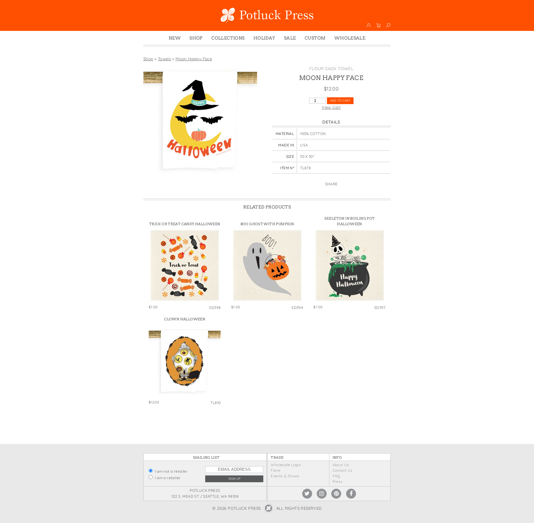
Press (338, 481)
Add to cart (340, 101)
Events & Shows (285, 476)
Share (331, 184)
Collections (227, 38)
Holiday (264, 38)
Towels (164, 58)
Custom (315, 38)
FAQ (336, 476)
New (175, 38)
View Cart (331, 107)
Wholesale (350, 38)
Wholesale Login (286, 464)
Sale (290, 38)
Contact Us (343, 470)
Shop (196, 38)
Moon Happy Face (194, 58)
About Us (341, 464)
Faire (275, 470)
